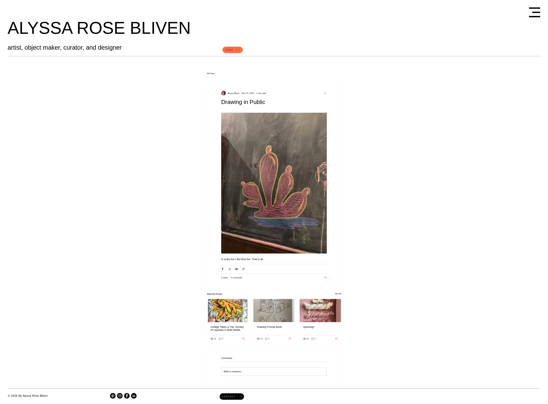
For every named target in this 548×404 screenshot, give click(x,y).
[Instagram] (120, 396)
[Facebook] (127, 396)
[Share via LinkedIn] (236, 268)
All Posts (211, 73)
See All (338, 293)
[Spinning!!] (320, 310)
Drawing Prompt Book (269, 327)
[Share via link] (243, 268)
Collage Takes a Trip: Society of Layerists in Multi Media (227, 328)
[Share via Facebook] (222, 268)
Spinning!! (309, 327)
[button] (534, 12)
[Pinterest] (113, 396)
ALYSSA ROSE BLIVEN (99, 27)
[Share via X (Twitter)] (229, 268)
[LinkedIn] (134, 396)
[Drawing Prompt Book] (274, 310)
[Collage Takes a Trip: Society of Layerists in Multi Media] (227, 310)
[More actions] (325, 93)
